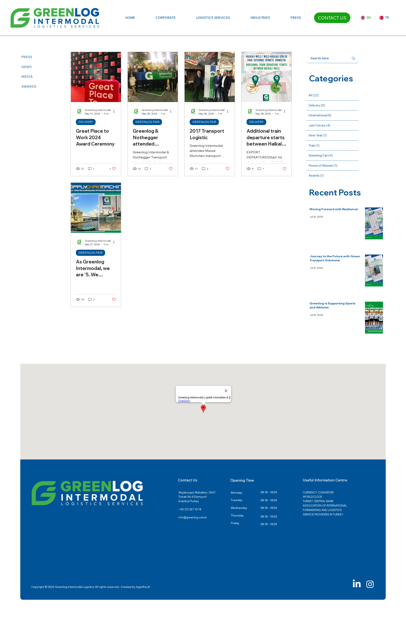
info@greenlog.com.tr (192, 517)
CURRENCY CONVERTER (318, 492)
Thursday (237, 515)
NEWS (26, 67)
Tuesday (237, 500)
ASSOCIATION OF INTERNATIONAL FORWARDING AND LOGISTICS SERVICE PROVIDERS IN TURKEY (325, 510)
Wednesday (239, 508)
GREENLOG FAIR (147, 122)
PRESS (26, 57)
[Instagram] (370, 584)
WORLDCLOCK (312, 496)
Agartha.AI (143, 587)
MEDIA (27, 76)
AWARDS (28, 86)
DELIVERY (85, 122)
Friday (235, 523)
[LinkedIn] (357, 584)
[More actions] (115, 111)
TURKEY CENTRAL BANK (318, 501)
